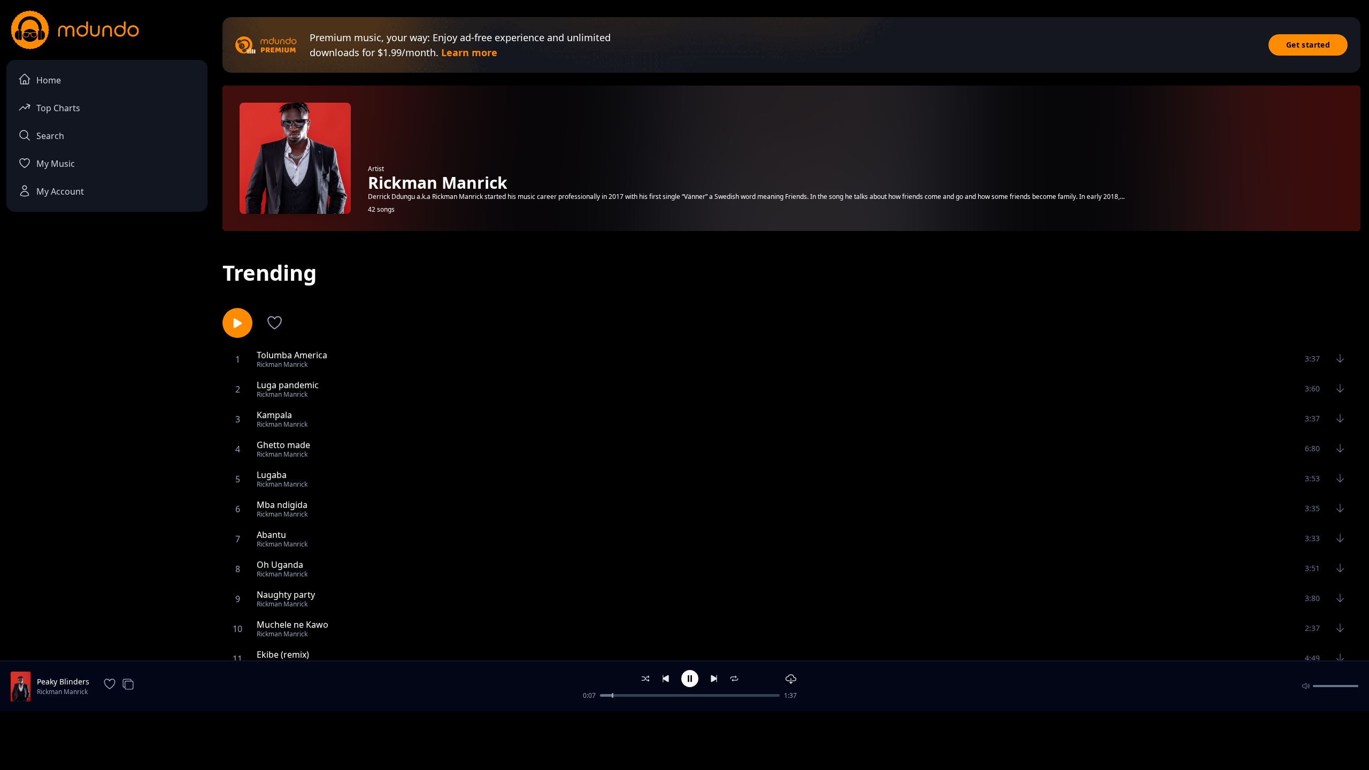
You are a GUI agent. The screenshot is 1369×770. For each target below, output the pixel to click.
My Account (60, 191)
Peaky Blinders (63, 681)
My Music (55, 164)
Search (50, 136)
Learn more (469, 52)
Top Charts (58, 108)
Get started (1308, 45)
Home (48, 80)
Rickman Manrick (62, 691)
